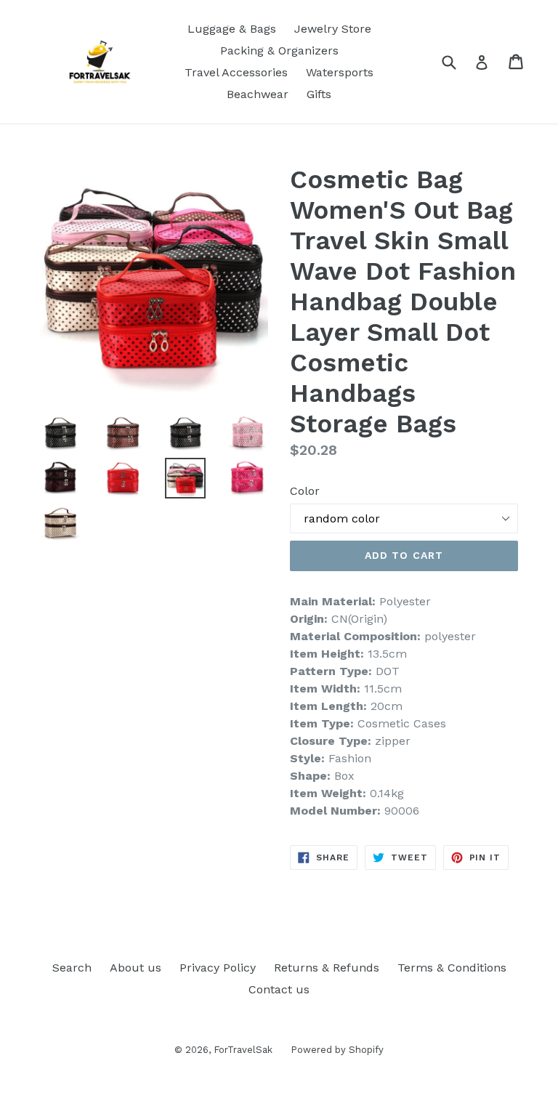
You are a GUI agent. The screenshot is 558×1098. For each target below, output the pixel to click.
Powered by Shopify (337, 1049)
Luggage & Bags (231, 29)
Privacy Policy (217, 967)
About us (135, 967)
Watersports (339, 72)
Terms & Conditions (451, 967)
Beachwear (257, 94)
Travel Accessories (236, 72)
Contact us (279, 989)
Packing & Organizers (279, 50)
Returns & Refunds (326, 967)
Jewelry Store (332, 29)
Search (72, 967)
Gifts (319, 94)
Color (305, 491)
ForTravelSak (243, 1049)
